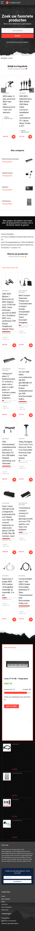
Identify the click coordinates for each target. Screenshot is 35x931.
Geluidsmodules (17, 773)
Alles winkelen (5, 899)
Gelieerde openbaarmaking (9, 923)
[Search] (28, 2)
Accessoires (5, 503)
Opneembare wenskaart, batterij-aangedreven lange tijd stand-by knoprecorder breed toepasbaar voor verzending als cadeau (21, 828)
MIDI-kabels (6, 93)
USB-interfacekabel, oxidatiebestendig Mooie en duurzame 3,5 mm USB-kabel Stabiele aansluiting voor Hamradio (9, 453)
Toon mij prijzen (7, 161)
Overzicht (4, 904)
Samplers (21, 438)
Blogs (3, 901)
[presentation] (3, 90)
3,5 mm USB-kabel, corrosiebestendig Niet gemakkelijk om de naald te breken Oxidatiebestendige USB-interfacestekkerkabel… (26, 385)
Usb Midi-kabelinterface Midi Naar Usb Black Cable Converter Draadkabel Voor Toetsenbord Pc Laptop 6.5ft (22, 808)
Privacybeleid (5, 918)
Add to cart (13, 137)
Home (3, 896)
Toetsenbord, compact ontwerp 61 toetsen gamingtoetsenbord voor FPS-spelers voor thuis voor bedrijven (26, 519)
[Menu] (2, 2)
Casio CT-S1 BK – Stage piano (16, 679)
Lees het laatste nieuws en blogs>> (17, 42)
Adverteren (4, 910)
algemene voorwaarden (8, 921)
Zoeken (17, 36)
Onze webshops (6, 907)
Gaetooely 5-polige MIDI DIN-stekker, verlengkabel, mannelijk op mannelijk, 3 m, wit (8, 587)
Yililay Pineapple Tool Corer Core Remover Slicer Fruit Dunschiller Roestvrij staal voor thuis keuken (26, 450)
